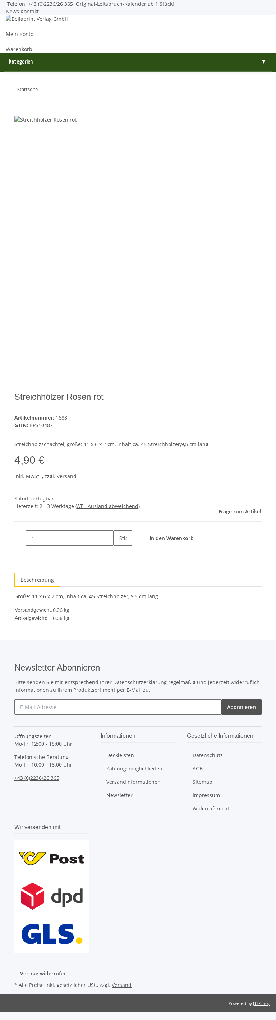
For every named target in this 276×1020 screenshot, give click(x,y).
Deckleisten (120, 755)
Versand (67, 476)
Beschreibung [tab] (37, 579)
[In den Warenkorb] (20, 112)
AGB (198, 768)
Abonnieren (241, 707)
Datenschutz (208, 755)
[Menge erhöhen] (119, 553)
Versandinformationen (133, 781)
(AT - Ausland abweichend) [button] (107, 506)
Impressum (206, 795)
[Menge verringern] (20, 538)
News (12, 11)
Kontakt (29, 11)
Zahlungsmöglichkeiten (134, 768)
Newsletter (119, 795)
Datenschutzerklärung (140, 682)
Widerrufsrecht (211, 808)
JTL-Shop (261, 1003)
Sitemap (202, 781)
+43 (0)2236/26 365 (36, 777)
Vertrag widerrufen (43, 973)
